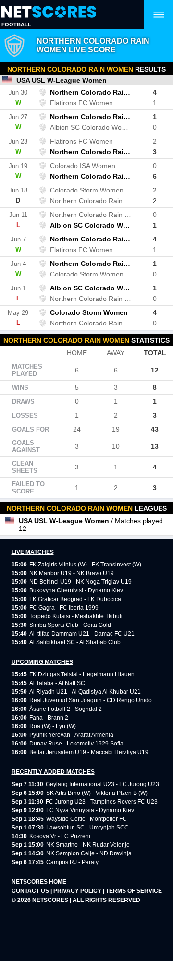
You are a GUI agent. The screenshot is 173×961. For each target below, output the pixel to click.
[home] (48, 12)
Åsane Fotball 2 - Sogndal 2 (65, 709)
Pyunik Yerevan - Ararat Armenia (71, 735)
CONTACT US (31, 891)
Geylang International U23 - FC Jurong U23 (102, 784)
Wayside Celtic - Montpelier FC (86, 819)
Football (16, 24)
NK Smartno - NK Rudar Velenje (88, 844)
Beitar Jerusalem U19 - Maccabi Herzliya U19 (88, 752)
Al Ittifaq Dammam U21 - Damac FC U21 (82, 633)
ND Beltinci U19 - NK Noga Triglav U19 (80, 581)
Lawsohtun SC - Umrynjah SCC (87, 827)
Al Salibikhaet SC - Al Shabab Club (75, 642)
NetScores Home (39, 881)
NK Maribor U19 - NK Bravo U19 (71, 573)
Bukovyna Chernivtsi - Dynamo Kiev (76, 590)
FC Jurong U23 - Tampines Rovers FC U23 (102, 801)
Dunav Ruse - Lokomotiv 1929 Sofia (76, 743)
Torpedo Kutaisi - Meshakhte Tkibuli (76, 616)
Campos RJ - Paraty (72, 862)
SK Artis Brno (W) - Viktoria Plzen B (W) (97, 793)
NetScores (51, 900)
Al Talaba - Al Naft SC (57, 683)
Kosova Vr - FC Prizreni (59, 836)
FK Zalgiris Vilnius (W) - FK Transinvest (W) (85, 564)
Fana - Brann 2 (48, 717)
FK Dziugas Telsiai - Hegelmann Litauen (82, 674)
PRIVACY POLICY (78, 891)
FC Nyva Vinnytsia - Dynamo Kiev (90, 810)
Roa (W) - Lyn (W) (52, 726)
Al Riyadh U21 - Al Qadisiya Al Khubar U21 (85, 691)
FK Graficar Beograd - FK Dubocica (75, 599)
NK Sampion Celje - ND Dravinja (89, 853)
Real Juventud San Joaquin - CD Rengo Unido (90, 700)
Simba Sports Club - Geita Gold (70, 625)
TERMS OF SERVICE (134, 891)
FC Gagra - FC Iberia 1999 (64, 607)
